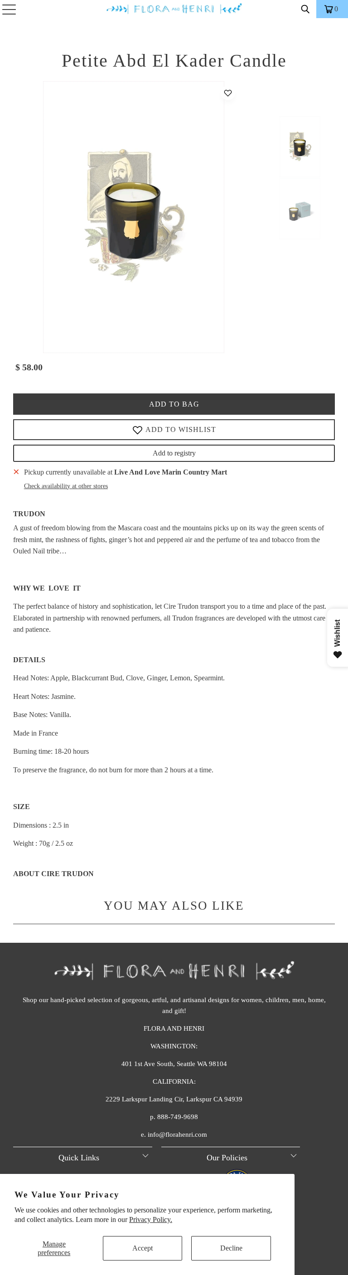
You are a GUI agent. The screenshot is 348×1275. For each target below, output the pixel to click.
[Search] (305, 9)
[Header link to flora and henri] (174, 9)
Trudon (29, 514)
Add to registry (174, 453)
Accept (142, 1248)
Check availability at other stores (66, 486)
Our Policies (227, 1157)
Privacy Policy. (150, 1219)
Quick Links (78, 1157)
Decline (231, 1248)
